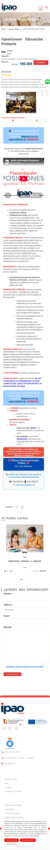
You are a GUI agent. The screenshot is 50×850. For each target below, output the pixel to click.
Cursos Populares (8, 59)
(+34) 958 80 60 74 (12, 752)
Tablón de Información (14, 817)
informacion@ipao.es (25, 485)
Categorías (5, 56)
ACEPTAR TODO (11, 840)
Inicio (3, 29)
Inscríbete (41, 63)
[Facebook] (17, 507)
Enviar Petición (12, 674)
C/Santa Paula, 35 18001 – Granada (19, 758)
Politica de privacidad (13, 805)
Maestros (33, 59)
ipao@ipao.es (10, 763)
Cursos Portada (14, 29)
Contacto (8, 787)
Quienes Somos (11, 779)
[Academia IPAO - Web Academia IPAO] (9, 7)
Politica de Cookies (12, 813)
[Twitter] (22, 507)
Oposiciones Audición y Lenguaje (24, 561)
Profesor (10, 51)
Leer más (25, 538)
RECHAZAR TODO (28, 840)
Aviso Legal (9, 809)
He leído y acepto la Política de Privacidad (24, 666)
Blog (6, 783)
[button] (21, 579)
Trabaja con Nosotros (13, 791)
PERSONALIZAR (11, 844)
